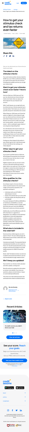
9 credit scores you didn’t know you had (13, 327)
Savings (15, 9)
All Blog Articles (7, 9)
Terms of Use (17, 364)
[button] (3, 3)
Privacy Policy (14, 365)
